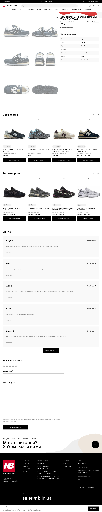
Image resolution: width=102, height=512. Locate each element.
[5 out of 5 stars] (16, 366)
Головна (5, 13)
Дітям (39, 9)
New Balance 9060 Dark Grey (39, 208)
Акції (56, 9)
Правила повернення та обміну (50, 479)
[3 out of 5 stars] (10, 366)
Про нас (66, 460)
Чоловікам (31, 9)
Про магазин (47, 9)
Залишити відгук (15, 427)
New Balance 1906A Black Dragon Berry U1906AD (62, 209)
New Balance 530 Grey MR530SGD (86, 209)
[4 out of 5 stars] (13, 366)
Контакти (88, 9)
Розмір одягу (42, 468)
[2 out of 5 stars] (7, 366)
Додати (8, 146)
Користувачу (42, 460)
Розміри (64, 9)
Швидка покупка (14, 160)
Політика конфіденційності (48, 476)
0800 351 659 (6, 1)
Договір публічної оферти (48, 471)
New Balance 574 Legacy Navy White (87, 150)
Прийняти (93, 508)
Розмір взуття (43, 466)
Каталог (13, 9)
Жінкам (22, 9)
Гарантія (40, 463)
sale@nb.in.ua (37, 498)
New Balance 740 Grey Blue (39, 149)
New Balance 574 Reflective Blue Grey (14, 150)
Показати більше (51, 350)
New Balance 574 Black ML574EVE (12, 209)
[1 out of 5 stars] (4, 366)
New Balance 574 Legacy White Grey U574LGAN (62, 150)
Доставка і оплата (76, 9)
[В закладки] (57, 17)
